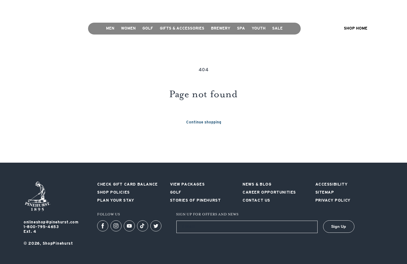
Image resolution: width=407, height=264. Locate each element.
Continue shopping (203, 122)
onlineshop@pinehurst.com (51, 222)
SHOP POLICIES (215, 8)
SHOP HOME (355, 28)
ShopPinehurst (58, 243)
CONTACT (246, 8)
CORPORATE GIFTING (173, 8)
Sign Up (338, 226)
